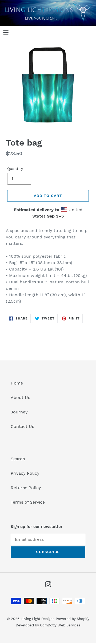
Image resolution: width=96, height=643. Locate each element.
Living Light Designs (37, 619)
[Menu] (6, 32)
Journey (19, 411)
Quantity (15, 168)
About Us (20, 397)
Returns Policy (26, 487)
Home (17, 383)
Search (18, 458)
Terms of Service (28, 502)
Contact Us (22, 426)
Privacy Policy (25, 473)
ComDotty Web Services (60, 625)
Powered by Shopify (72, 619)
